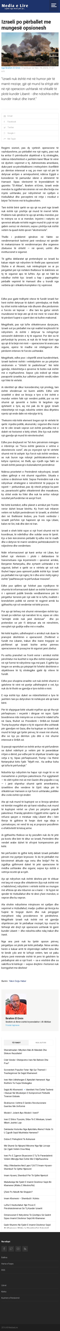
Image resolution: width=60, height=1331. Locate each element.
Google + (11, 133)
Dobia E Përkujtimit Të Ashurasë (19, 1139)
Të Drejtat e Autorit (9, 1313)
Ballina (4, 1257)
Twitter (11, 127)
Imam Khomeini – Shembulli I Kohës (21, 1198)
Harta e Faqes (7, 1264)
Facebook (12, 122)
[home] (14, 6)
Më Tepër (12, 139)
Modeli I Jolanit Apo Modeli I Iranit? (21, 1112)
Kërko (3, 1292)
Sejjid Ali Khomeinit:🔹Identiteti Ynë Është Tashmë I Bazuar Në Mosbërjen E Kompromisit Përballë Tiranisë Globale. (28, 1093)
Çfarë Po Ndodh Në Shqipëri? (18, 1192)
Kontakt (4, 1307)
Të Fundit (16, 1043)
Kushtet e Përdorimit (10, 1298)
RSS (3, 1270)
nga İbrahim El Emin (11, 68)
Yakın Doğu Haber (17, 981)
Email (10, 116)
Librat (3, 1285)
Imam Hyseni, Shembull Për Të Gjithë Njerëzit (26, 1175)
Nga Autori (41, 1043)
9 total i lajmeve (12, 1025)
